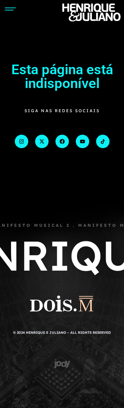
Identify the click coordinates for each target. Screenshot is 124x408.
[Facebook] (62, 141)
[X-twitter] (42, 141)
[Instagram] (21, 141)
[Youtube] (82, 141)
